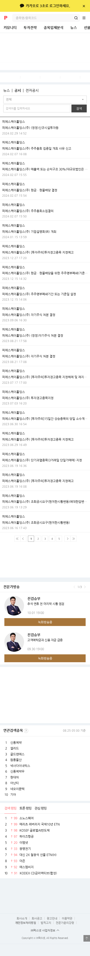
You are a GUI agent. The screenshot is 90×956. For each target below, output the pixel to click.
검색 (76, 18)
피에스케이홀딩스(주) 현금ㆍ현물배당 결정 (29, 190)
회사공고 (37, 918)
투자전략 (30, 28)
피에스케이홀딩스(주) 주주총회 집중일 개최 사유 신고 (36, 148)
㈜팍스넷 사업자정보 (43, 930)
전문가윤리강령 (65, 922)
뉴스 (73, 28)
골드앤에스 (17, 754)
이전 (74, 587)
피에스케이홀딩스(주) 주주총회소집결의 (28, 211)
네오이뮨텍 (17, 789)
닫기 (84, 6)
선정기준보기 (26, 731)
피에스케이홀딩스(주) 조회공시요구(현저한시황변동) (36, 522)
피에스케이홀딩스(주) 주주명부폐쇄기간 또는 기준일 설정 (39, 294)
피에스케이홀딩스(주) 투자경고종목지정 (28, 398)
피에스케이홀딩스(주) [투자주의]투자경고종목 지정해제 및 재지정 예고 (45, 377)
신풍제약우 (17, 771)
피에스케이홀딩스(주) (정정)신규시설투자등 (30, 127)
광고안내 (52, 918)
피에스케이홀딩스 (13, 121)
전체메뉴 (86, 18)
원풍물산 (16, 760)
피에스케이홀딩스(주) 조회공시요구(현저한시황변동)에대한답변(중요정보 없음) (45, 501)
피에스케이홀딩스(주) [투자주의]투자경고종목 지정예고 (38, 252)
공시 (17, 90)
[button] (45, 99)
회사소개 (22, 918)
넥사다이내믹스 (20, 765)
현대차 (14, 777)
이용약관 (67, 918)
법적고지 (46, 922)
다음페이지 (67, 539)
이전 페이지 (23, 539)
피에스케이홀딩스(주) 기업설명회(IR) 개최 (29, 231)
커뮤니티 (10, 28)
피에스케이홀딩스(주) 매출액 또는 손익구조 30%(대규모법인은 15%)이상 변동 (45, 169)
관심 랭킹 (41, 808)
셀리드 (14, 748)
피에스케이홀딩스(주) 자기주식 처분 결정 (28, 314)
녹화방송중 (45, 622)
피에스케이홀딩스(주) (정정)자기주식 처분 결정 (32, 335)
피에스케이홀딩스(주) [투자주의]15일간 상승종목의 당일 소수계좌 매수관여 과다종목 (45, 418)
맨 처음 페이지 (17, 539)
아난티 (14, 783)
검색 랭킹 (10, 808)
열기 (86, 938)
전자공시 (32, 90)
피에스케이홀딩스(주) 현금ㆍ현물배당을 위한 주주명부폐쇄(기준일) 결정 (45, 273)
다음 (85, 587)
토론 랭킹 (25, 808)
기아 (13, 794)
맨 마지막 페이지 (73, 539)
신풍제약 (16, 742)
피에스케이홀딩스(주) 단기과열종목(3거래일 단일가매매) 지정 (42, 460)
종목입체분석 (53, 28)
